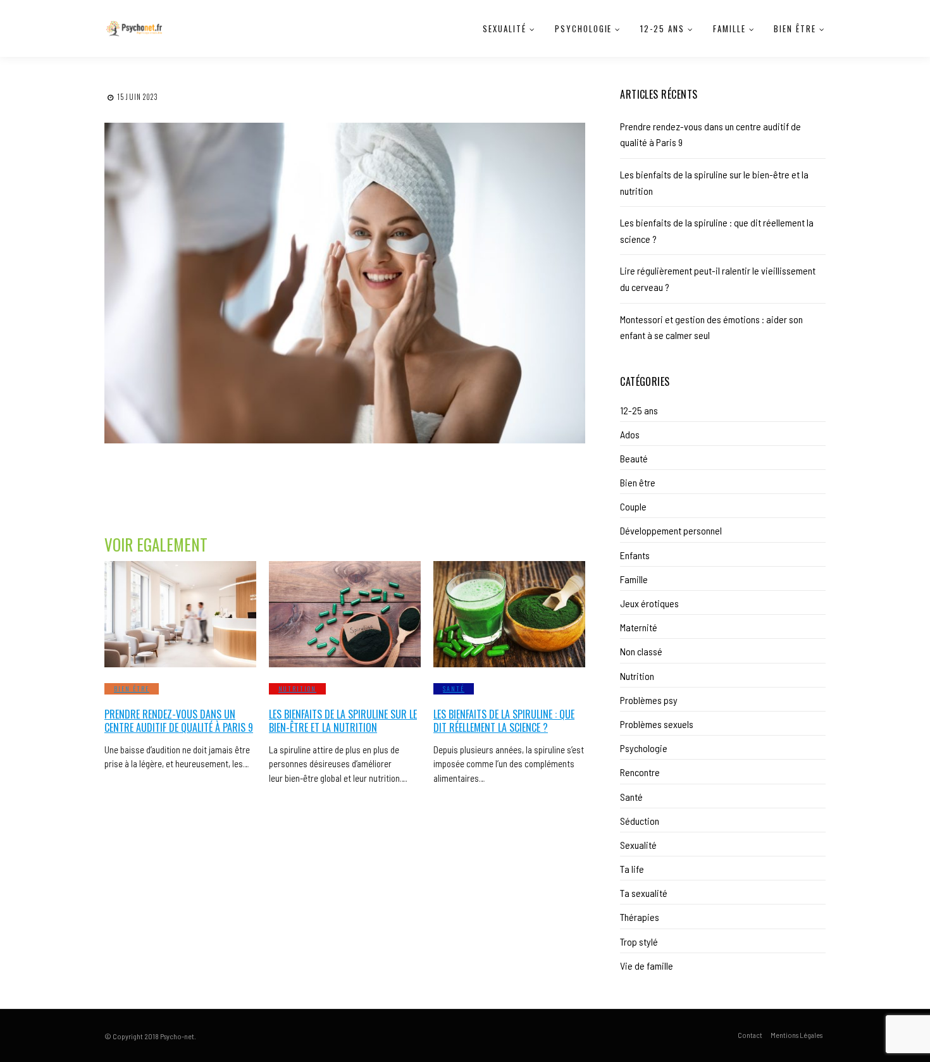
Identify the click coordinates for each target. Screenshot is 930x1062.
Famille (729, 28)
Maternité (638, 627)
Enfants (635, 555)
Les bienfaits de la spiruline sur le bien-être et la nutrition (343, 721)
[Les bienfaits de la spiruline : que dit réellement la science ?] (509, 614)
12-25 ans (662, 28)
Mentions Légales (796, 1034)
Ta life (632, 869)
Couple (633, 506)
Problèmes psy (649, 700)
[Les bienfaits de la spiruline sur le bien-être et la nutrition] (345, 614)
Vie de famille (646, 966)
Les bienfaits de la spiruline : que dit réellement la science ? (503, 721)
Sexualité (504, 28)
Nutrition (297, 688)
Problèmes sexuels (656, 724)
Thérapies (639, 917)
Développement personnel (671, 530)
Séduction (639, 821)
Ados (630, 434)
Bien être (795, 28)
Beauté (634, 458)
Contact (750, 1034)
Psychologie (583, 28)
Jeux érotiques (649, 603)
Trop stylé (639, 941)
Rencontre (640, 772)
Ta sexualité (643, 893)
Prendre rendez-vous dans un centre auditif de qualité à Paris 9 (178, 721)
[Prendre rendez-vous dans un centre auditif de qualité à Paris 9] (180, 614)
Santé (453, 688)
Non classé (641, 651)
